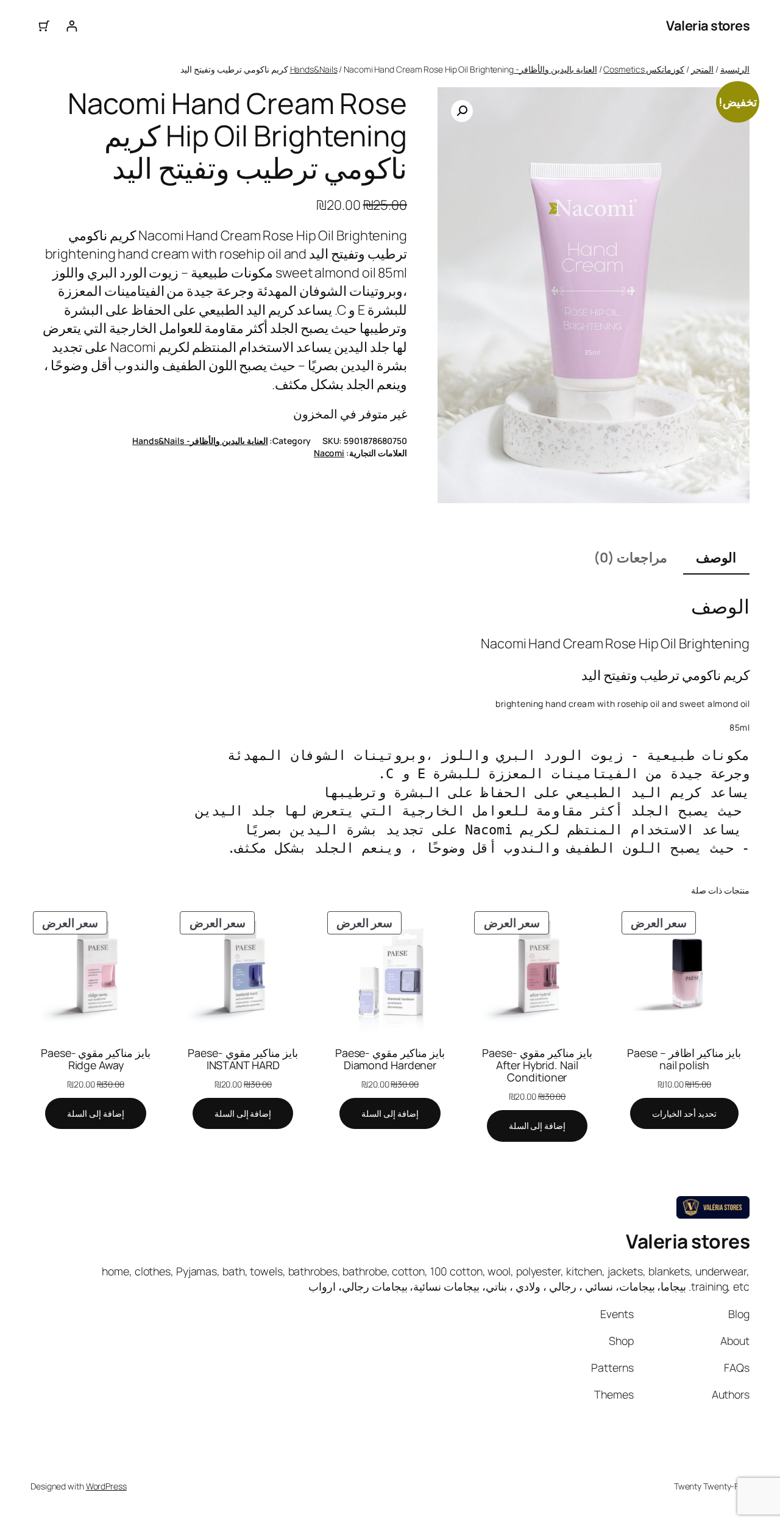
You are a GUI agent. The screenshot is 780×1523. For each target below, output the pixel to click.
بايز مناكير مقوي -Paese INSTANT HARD (242, 1059)
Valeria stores (708, 25)
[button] (462, 111)
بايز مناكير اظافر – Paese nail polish (684, 1059)
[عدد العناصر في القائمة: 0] (44, 26)
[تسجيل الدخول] (71, 26)
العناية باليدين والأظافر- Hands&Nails (200, 440)
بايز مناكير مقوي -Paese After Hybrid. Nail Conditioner (537, 1065)
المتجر (702, 69)
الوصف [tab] (716, 557)
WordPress (106, 1486)
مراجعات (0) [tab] (630, 557)
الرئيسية (735, 69)
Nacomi (329, 453)
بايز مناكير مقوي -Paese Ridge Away (96, 1059)
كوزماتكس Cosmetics (643, 69)
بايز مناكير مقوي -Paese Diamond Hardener (390, 1059)
